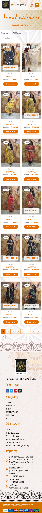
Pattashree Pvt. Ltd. (18, 506)
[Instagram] (20, 390)
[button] (37, 5)
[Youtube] (15, 390)
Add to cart (31, 84)
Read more (10, 84)
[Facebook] (7, 390)
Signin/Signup (18, 5)
